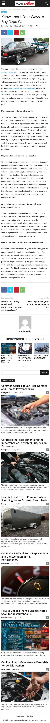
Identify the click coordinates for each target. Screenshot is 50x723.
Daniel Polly (7, 26)
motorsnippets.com (39, 720)
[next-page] (26, 366)
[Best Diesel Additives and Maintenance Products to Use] (41, 348)
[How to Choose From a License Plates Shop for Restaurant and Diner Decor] (8, 348)
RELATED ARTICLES (15, 339)
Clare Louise (5, 669)
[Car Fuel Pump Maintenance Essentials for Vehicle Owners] (25, 687)
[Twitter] (10, 32)
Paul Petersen (6, 618)
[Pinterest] (16, 32)
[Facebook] (4, 32)
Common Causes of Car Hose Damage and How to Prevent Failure (24, 387)
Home (3, 9)
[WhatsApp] (22, 32)
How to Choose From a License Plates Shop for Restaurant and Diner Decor (6, 359)
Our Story (30, 716)
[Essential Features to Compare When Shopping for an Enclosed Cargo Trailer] (25, 521)
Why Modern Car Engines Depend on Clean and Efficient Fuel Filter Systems (24, 358)
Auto (9, 9)
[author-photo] (25, 322)
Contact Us (20, 716)
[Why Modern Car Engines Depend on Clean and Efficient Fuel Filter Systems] (25, 348)
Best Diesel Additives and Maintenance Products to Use (41, 357)
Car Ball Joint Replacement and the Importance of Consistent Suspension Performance (24, 443)
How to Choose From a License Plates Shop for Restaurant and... (24, 612)
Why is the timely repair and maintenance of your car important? (12, 305)
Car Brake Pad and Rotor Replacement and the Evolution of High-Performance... (24, 557)
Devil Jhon (5, 450)
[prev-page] (23, 366)
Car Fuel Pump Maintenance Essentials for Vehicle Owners (24, 664)
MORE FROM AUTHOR (33, 339)
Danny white (6, 393)
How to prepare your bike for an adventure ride (38, 304)
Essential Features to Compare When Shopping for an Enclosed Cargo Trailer (25, 498)
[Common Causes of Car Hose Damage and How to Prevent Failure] (25, 410)
